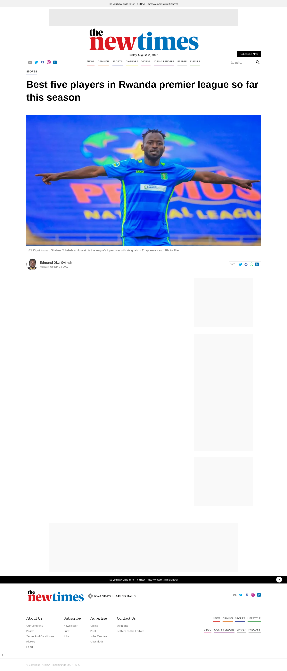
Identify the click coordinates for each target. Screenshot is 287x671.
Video (207, 629)
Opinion (228, 618)
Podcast (255, 629)
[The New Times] (143, 50)
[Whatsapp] (251, 265)
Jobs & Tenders (164, 61)
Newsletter (71, 625)
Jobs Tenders (98, 636)
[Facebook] (42, 62)
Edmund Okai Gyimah (56, 262)
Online (94, 625)
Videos (146, 61)
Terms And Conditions (40, 636)
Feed (29, 646)
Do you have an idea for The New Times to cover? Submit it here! (144, 4)
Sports (117, 61)
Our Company (34, 625)
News (90, 61)
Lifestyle (254, 618)
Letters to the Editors (130, 631)
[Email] (30, 62)
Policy (30, 631)
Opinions (103, 61)
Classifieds (96, 641)
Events (195, 61)
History (30, 641)
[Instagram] (49, 62)
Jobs (67, 636)
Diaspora (132, 61)
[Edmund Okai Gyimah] (32, 269)
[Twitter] (36, 62)
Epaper (182, 61)
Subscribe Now (249, 53)
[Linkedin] (55, 62)
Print (67, 631)
